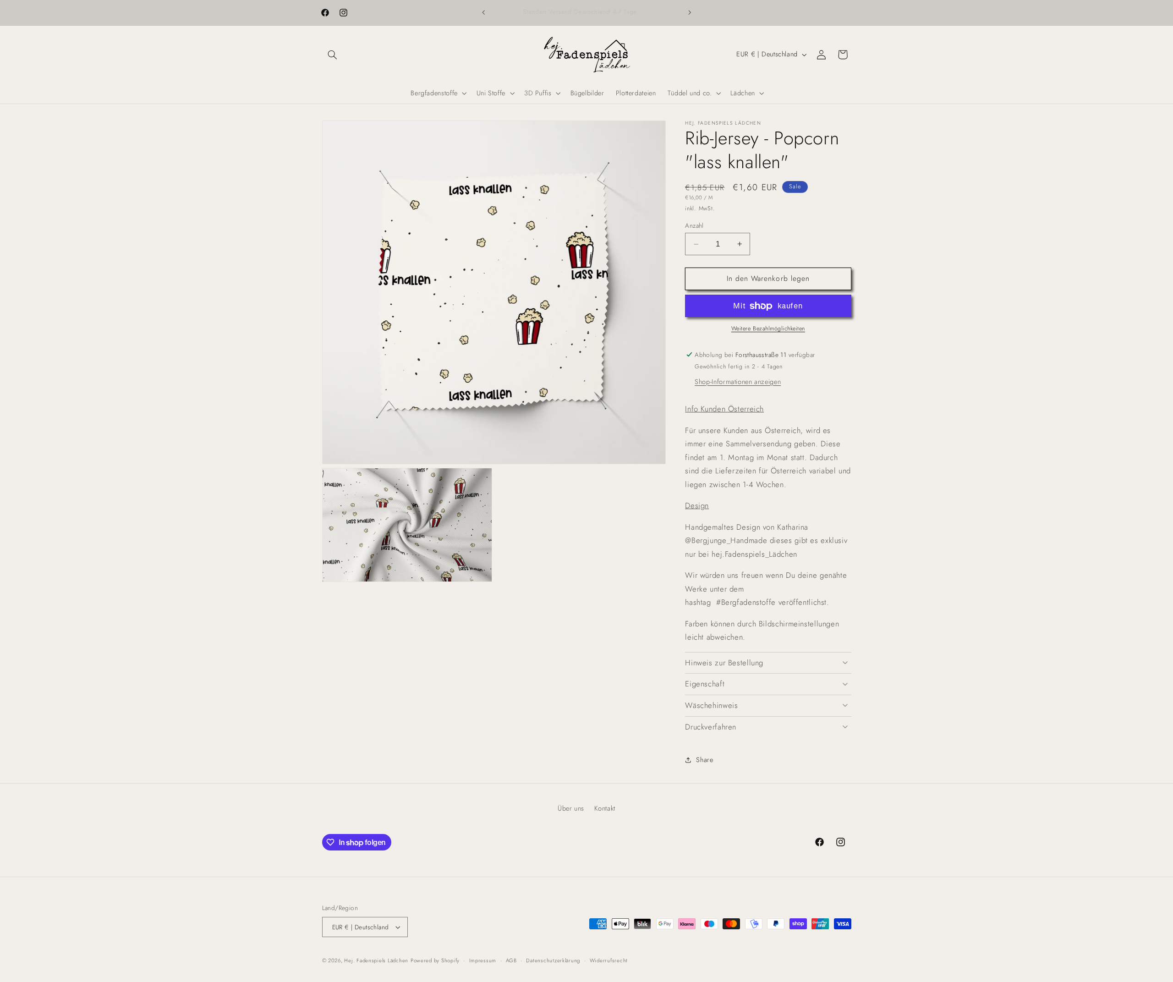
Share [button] (704, 760)
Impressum (483, 960)
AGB (511, 960)
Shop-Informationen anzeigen (738, 382)
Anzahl (694, 225)
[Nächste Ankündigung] (690, 12)
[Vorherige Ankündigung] (483, 12)
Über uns (571, 808)
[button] (332, 54)
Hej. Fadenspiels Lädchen (376, 960)
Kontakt (604, 808)
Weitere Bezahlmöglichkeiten (768, 328)
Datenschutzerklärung (553, 960)
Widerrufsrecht (609, 960)
